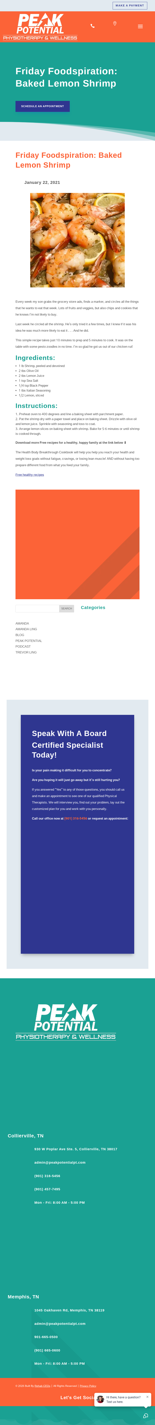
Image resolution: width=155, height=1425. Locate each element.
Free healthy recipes (30, 475)
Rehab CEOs (42, 1386)
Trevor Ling (26, 653)
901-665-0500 (46, 1337)
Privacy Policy (88, 1386)
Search (66, 608)
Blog (20, 635)
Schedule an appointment (42, 106)
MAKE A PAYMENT (130, 5)
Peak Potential (29, 641)
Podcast (23, 647)
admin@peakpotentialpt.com (60, 1162)
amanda (22, 624)
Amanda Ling (26, 629)
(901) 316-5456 (75, 819)
